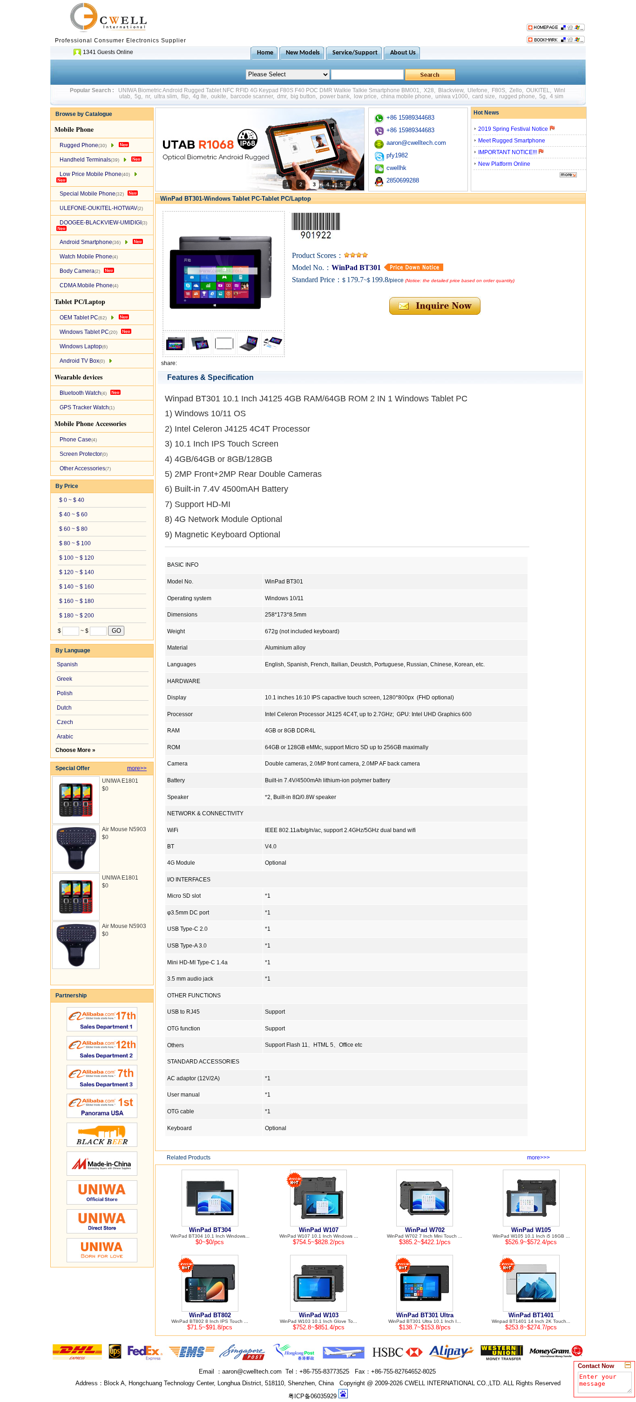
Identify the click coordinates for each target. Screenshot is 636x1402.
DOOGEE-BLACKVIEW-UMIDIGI (103, 222)
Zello (515, 90)
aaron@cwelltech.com (416, 142)
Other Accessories (85, 468)
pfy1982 (397, 155)
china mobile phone (406, 96)
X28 (429, 90)
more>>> (538, 1157)
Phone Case (78, 439)
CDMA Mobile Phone (89, 285)
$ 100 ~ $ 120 (76, 558)
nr (147, 96)
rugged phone (517, 96)
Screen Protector (84, 454)
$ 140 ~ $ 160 (76, 586)
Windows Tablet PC (88, 332)
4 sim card (563, 96)
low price (365, 96)
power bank (335, 96)
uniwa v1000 (451, 96)
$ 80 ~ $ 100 (75, 543)
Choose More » (75, 750)
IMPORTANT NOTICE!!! (508, 152)
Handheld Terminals (89, 159)
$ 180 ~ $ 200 (76, 615)
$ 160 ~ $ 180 (76, 601)
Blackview (450, 90)
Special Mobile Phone (92, 193)
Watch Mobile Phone (89, 256)
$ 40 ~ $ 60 (73, 514)
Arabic (65, 736)
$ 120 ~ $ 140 (76, 572)
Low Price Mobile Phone (95, 174)
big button (303, 96)
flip (185, 96)
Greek (64, 679)
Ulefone (477, 90)
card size (483, 96)
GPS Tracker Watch (87, 407)
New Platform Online (504, 164)
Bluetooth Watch (83, 393)
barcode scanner (251, 96)
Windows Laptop (84, 346)
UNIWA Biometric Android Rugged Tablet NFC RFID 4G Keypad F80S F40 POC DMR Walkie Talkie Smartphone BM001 (268, 90)
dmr (281, 96)
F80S (498, 90)
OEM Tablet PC (83, 317)
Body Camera (80, 271)
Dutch (64, 707)
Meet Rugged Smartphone (511, 140)
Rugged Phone (83, 145)
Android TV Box (82, 361)
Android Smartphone (90, 242)
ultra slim (165, 96)
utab (124, 96)
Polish (65, 693)
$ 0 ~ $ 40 (71, 500)
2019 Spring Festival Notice (513, 129)
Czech (65, 722)
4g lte (200, 96)
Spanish (67, 664)
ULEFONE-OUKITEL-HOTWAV (101, 208)
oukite (218, 96)
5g (138, 96)
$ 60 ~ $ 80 (73, 529)
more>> (137, 768)
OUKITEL (538, 90)
